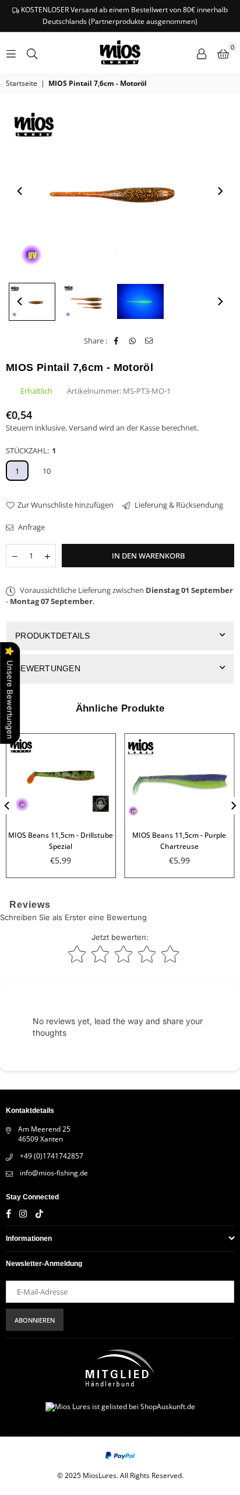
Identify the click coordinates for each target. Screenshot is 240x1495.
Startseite (21, 83)
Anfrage (30, 527)
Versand (83, 427)
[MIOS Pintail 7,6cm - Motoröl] (32, 301)
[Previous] (20, 191)
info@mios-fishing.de (54, 1173)
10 (47, 471)
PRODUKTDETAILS (52, 635)
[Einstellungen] (201, 52)
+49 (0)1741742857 (51, 1156)
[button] (223, 52)
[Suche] (32, 52)
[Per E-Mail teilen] (148, 340)
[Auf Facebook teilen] (116, 340)
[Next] (219, 191)
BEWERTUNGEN (47, 668)
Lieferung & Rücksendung (178, 505)
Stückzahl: (31, 450)
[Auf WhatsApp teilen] (132, 340)
